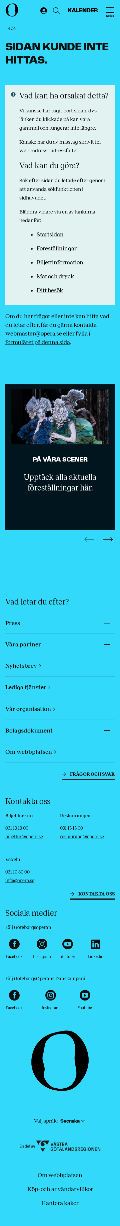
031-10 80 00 (17, 872)
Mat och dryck (55, 276)
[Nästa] (108, 539)
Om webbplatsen (60, 1175)
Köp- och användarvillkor (60, 1189)
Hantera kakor (60, 1203)
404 (12, 28)
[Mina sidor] (42, 11)
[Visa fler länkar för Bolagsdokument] (107, 730)
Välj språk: (46, 1121)
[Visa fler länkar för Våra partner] (107, 644)
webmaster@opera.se (33, 333)
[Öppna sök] (56, 11)
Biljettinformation (60, 262)
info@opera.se (19, 880)
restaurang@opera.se (82, 836)
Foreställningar (57, 248)
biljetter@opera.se (24, 836)
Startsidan (50, 234)
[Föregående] (89, 539)
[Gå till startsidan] (21, 10)
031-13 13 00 (16, 828)
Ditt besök (50, 290)
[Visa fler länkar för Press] (107, 623)
